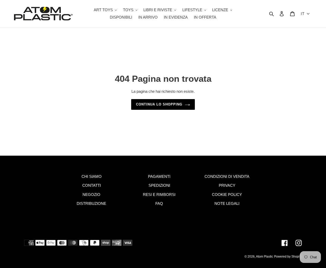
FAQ (159, 203)
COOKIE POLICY (227, 194)
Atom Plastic (264, 256)
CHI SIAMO (92, 176)
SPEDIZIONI (159, 185)
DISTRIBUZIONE (91, 203)
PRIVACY (227, 185)
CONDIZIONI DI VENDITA (227, 176)
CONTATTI (91, 185)
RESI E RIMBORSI (159, 194)
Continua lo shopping (159, 104)
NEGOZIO (91, 194)
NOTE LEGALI (226, 203)
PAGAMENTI (159, 176)
